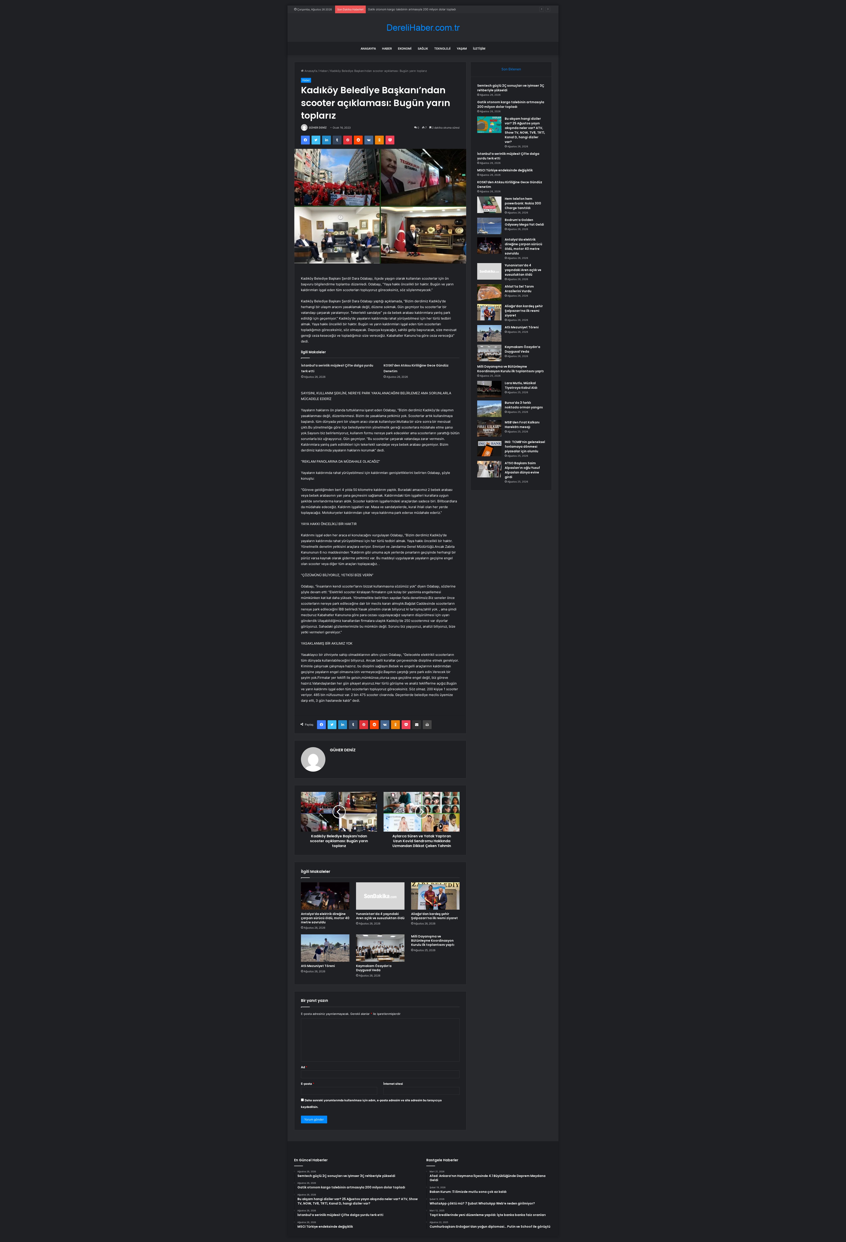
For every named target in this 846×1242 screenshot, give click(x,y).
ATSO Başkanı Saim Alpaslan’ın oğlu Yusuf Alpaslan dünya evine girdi (522, 470)
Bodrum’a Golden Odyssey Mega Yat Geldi (524, 222)
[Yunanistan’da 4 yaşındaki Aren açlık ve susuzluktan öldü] (380, 896)
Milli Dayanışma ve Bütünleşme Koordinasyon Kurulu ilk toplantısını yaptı (432, 940)
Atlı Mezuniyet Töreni (318, 966)
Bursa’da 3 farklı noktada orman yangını (524, 405)
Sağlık (423, 48)
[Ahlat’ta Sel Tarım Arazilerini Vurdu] (489, 292)
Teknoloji (442, 48)
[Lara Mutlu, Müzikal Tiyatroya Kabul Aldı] (489, 389)
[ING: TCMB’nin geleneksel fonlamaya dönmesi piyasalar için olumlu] (489, 448)
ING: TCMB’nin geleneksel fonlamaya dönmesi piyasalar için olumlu (525, 446)
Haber (387, 48)
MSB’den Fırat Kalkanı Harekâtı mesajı (522, 424)
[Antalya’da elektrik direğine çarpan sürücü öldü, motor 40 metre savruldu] (325, 896)
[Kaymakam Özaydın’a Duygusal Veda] (380, 948)
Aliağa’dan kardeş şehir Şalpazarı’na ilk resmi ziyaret (434, 916)
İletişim (479, 48)
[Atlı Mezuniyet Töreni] (325, 948)
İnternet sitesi (393, 1083)
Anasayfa (368, 48)
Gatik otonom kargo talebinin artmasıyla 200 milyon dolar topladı (510, 104)
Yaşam (462, 48)
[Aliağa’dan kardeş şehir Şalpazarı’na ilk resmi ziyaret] (435, 896)
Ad (304, 1067)
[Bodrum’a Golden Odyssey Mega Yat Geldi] (489, 226)
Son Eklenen (511, 69)
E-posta (307, 1083)
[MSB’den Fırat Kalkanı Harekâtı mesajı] (489, 428)
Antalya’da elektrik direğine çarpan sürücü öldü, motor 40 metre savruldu (325, 918)
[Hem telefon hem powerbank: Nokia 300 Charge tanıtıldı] (489, 204)
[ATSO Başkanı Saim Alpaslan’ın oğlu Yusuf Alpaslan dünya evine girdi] (489, 469)
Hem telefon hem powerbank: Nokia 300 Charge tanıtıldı (523, 203)
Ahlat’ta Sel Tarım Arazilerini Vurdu (519, 288)
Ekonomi (405, 48)
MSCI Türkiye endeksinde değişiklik (505, 170)
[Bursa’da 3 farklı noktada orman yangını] (489, 408)
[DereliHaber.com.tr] (423, 27)
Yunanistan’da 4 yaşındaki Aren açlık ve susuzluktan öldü (380, 916)
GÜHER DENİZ (318, 127)
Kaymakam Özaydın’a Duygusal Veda (373, 968)
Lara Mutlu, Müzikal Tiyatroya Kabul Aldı (521, 385)
